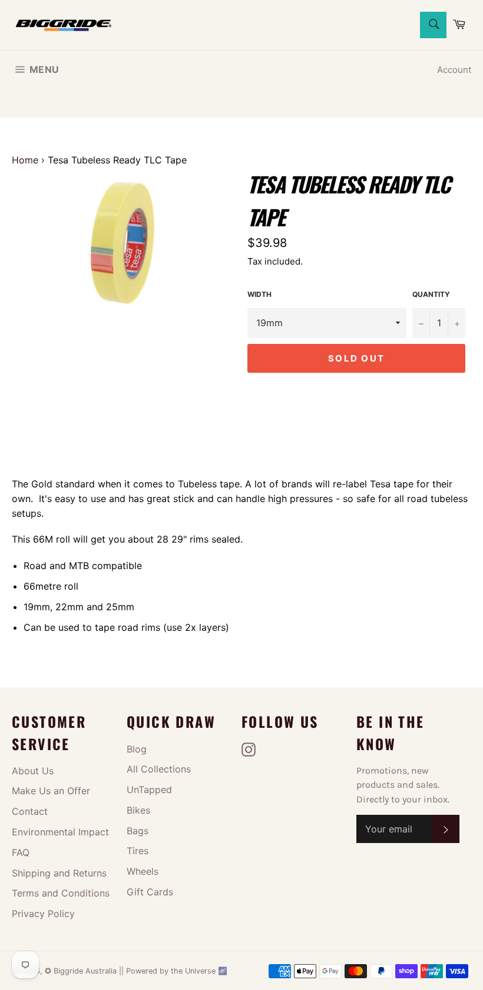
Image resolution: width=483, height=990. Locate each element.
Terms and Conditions (61, 893)
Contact (30, 811)
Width (259, 294)
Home (25, 160)
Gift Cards (150, 892)
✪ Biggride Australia (82, 970)
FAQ (20, 852)
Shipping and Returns (59, 873)
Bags (137, 831)
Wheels (142, 871)
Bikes (138, 810)
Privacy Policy (43, 913)
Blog (137, 749)
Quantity (431, 294)
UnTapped (149, 789)
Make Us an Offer (51, 791)
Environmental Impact (60, 832)
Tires (137, 851)
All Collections (159, 769)
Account (454, 69)
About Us (33, 771)
